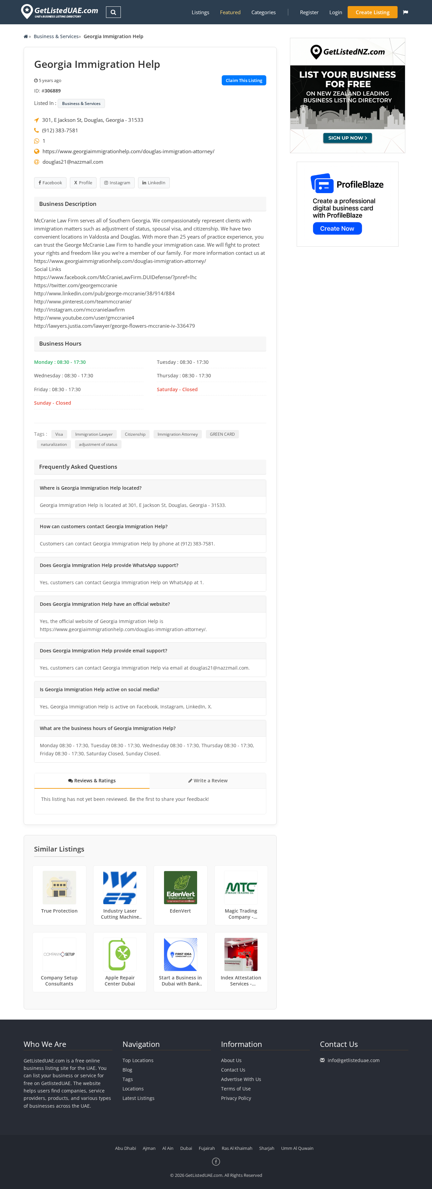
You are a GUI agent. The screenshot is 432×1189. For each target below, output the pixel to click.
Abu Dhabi (125, 1148)
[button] (405, 12)
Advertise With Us (241, 1079)
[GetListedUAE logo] (59, 11)
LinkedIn (156, 183)
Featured (230, 12)
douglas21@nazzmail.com (73, 161)
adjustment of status (98, 444)
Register (309, 12)
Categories (263, 12)
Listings (200, 12)
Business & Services (56, 36)
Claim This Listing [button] (244, 80)
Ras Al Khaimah (237, 1148)
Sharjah (266, 1148)
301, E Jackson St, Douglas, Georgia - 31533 (92, 119)
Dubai (186, 1148)
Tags (128, 1079)
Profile (85, 183)
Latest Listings (139, 1098)
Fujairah (207, 1148)
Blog (127, 1069)
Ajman (149, 1148)
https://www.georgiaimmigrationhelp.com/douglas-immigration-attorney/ (129, 151)
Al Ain (167, 1148)
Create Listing (372, 12)
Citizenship (135, 434)
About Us (231, 1060)
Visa (59, 434)
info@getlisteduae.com (354, 1060)
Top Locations (138, 1060)
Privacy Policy (236, 1098)
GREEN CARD (222, 434)
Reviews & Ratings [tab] (94, 780)
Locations (133, 1088)
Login (335, 12)
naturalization (54, 444)
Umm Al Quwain (297, 1148)
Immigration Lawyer (94, 434)
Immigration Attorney (178, 434)
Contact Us (233, 1069)
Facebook (52, 183)
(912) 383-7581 (60, 130)
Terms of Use (236, 1088)
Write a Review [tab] (209, 780)
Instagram (120, 183)
